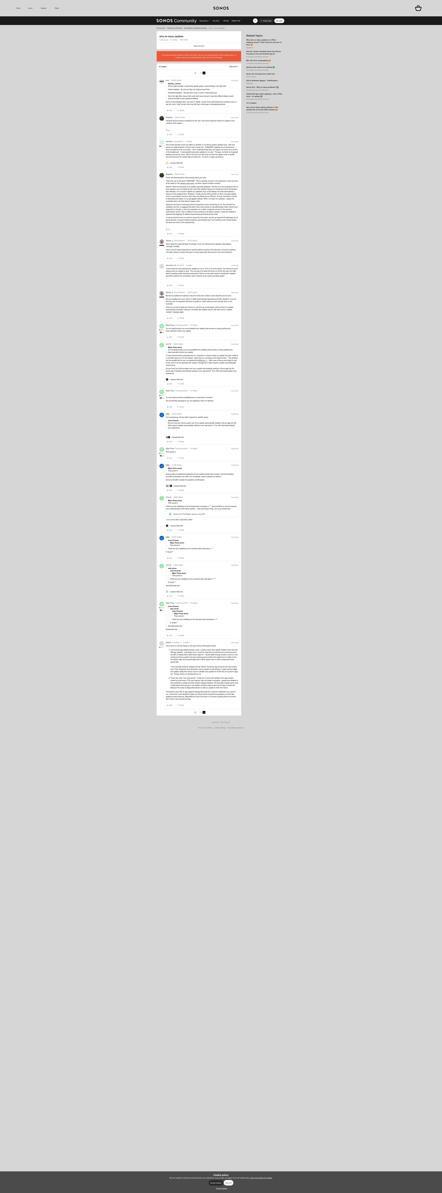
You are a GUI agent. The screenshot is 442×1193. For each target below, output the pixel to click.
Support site (236, 20)
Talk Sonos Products (174, 28)
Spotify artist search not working (259, 67)
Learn (30, 8)
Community (161, 28)
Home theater (251, 77)
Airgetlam (169, 117)
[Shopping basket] (418, 8)
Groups (226, 20)
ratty (167, 414)
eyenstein (169, 141)
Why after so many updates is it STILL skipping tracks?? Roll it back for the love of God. (263, 42)
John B (168, 344)
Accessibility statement (235, 728)
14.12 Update (251, 103)
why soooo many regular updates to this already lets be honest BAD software (262, 108)
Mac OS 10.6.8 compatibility (257, 60)
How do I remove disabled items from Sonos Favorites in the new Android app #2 (263, 52)
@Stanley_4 (202, 360)
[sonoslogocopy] (221, 8)
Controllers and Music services (195, 28)
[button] (266, 20)
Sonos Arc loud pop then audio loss (260, 74)
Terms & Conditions (205, 728)
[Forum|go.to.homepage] (177, 20)
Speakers (249, 47)
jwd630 (168, 642)
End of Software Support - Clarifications (262, 80)
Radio (57, 8)
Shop (18, 8)
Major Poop (170, 325)
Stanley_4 (169, 240)
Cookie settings (219, 728)
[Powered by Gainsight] (221, 723)
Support (44, 8)
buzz (167, 80)
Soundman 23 (171, 265)
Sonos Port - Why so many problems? (261, 87)
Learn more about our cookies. (261, 1178)
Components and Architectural (257, 90)
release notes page (187, 183)
